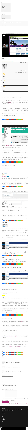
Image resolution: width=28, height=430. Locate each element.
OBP (2, 421)
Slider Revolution (12, 252)
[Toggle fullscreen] (1, 427)
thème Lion (9, 102)
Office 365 (3, 418)
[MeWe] (15, 119)
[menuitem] (2, 2)
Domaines (3, 416)
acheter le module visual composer (9, 145)
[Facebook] (3, 119)
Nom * (2, 398)
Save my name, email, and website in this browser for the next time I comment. (8, 400)
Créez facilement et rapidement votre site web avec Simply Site (9, 385)
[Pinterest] (12, 119)
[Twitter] (5, 119)
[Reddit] (7, 119)
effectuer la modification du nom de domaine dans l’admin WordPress (13, 346)
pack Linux (22, 321)
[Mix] (17, 119)
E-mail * (13, 398)
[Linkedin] (10, 119)
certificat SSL (25, 304)
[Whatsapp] (19, 119)
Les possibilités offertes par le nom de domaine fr (7, 376)
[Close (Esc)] (0, 427)
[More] (22, 119)
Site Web (25, 398)
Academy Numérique (4, 29)
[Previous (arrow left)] (0, 429)
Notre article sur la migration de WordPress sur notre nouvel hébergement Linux (10, 336)
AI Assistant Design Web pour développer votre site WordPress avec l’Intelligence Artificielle (12, 371)
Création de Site (3, 419)
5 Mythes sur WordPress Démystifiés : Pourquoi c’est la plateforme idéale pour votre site (11, 362)
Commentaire (3, 396)
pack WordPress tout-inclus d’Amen (10, 33)
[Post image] (3, 361)
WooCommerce (19, 288)
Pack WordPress (24, 166)
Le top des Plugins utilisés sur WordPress (6, 59)
